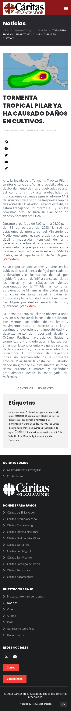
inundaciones (34, 432)
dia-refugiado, (16, 427)
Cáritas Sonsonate (18, 570)
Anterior (27, 388)
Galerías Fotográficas (20, 628)
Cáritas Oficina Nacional (22, 532)
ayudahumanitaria (49, 411)
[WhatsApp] (35, 142)
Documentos (15, 635)
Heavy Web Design (41, 703)
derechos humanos (36, 423)
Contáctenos (15, 476)
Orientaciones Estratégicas (24, 470)
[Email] (35, 162)
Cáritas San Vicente (19, 557)
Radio (10, 622)
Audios (11, 616)
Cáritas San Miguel (19, 551)
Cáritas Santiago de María (23, 564)
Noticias (12, 603)
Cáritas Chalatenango (20, 525)
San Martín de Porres (47, 415)
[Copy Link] (35, 168)
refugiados (21, 415)
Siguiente (44, 388)
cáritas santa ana (17, 412)
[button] (66, 8)
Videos (11, 609)
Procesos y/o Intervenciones (25, 596)
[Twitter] (35, 155)
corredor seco (48, 432)
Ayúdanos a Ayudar (42, 436)
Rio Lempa (54, 423)
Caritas (20, 431)
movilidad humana (32, 427)
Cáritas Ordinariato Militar (24, 538)
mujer (12, 415)
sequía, (32, 415)
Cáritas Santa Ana (18, 544)
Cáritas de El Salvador (21, 512)
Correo (11, 667)
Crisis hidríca (32, 412)
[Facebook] (35, 148)
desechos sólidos (17, 419)
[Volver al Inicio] (24, 8)
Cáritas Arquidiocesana (22, 519)
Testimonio (14, 440)
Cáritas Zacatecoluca (20, 577)
